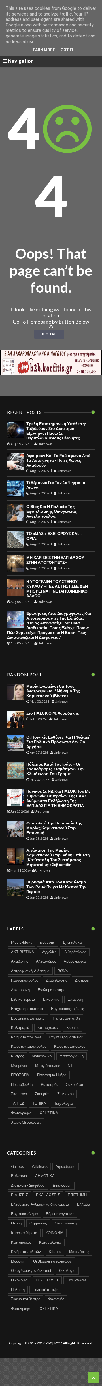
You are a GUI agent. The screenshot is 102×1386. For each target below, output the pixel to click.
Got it (67, 50)
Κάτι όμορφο (21, 1242)
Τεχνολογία (63, 1103)
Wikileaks (40, 1166)
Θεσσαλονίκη (66, 1223)
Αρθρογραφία (75, 961)
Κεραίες (72, 1027)
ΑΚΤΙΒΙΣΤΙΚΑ (22, 952)
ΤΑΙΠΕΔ (17, 1103)
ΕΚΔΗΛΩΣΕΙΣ (48, 1195)
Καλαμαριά (20, 1027)
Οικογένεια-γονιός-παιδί (31, 1270)
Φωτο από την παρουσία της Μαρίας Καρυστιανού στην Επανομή (54, 828)
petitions (47, 942)
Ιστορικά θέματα (24, 1232)
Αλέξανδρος (46, 961)
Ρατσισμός (49, 1084)
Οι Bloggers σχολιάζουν (52, 1261)
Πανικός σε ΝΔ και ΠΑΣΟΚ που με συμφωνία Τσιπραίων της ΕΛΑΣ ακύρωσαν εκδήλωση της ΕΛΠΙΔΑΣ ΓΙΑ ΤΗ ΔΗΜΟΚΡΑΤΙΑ (58, 798)
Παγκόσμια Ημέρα (52, 1075)
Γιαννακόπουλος (24, 980)
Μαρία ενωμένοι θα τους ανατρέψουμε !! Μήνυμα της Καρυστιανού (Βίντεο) (53, 691)
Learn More (43, 50)
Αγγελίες (49, 952)
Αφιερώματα (66, 1166)
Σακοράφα (74, 1084)
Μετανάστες (79, 1251)
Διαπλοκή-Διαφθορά (28, 1185)
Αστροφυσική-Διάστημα (30, 971)
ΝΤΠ (71, 1065)
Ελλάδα (83, 1204)
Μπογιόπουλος (47, 1065)
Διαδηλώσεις (56, 980)
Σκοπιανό (19, 1093)
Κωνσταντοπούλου (69, 1046)
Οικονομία (19, 1280)
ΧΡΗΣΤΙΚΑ (49, 1113)
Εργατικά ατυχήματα (28, 1018)
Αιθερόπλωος (75, 952)
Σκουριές (42, 1093)
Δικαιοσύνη (20, 989)
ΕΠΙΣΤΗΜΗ (77, 1195)
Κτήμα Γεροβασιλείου (66, 1037)
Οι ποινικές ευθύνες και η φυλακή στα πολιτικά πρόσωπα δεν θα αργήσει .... (58, 742)
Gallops (17, 1166)
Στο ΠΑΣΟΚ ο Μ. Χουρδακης (52, 713)
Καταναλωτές (50, 1242)
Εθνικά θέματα (23, 999)
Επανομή (75, 999)
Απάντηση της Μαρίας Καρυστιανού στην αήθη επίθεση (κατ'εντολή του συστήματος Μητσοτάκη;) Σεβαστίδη (58, 857)
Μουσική (18, 1261)
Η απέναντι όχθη (66, 1018)
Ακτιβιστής (19, 961)
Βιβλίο (63, 971)
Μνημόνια (19, 1065)
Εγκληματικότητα (52, 989)
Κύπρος (17, 1056)
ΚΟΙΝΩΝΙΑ (54, 1232)
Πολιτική (18, 1289)
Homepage (49, 334)
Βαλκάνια (19, 1175)
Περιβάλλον (76, 1280)
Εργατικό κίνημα (24, 1214)
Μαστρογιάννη (72, 1056)
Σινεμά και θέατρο (25, 1299)
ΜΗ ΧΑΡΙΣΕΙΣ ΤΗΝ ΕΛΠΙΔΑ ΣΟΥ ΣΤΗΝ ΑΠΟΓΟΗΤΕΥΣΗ (55, 560)
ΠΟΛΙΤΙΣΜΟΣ (47, 1280)
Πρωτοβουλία (22, 1084)
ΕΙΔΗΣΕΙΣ (19, 1195)
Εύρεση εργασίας (60, 1214)
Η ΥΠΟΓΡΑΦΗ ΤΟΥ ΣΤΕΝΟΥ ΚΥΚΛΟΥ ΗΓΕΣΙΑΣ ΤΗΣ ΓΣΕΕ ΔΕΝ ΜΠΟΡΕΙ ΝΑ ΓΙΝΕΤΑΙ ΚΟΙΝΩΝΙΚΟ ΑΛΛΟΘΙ (57, 588)
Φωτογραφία (21, 1113)
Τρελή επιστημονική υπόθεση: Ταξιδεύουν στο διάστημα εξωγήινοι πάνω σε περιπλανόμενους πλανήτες (56, 430)
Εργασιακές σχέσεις (67, 1008)
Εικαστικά (51, 999)
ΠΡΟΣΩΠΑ (20, 1075)
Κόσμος (55, 1251)
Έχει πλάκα (72, 942)
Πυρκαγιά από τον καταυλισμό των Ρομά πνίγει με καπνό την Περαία (56, 886)
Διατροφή (82, 980)
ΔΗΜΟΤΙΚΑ (45, 1175)
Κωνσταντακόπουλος (28, 1046)
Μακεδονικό (42, 1056)
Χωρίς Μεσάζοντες (26, 1122)
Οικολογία (67, 1270)
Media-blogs (21, 942)
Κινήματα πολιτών (26, 1037)
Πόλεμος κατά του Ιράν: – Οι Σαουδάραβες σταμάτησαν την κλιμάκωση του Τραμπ (55, 769)
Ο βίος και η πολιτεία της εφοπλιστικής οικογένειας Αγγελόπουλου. (51, 511)
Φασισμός (56, 1299)
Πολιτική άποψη (45, 1289)
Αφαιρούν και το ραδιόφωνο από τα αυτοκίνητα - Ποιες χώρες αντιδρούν (58, 460)
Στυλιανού (65, 1093)
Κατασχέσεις (47, 1027)
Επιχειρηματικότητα (27, 1008)
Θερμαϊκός (38, 1223)
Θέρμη (16, 1223)
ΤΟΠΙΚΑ (39, 1103)
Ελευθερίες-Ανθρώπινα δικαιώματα (40, 1204)
